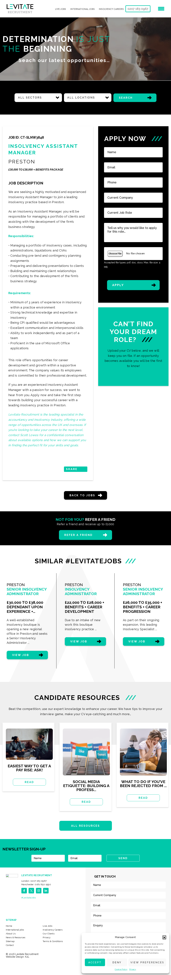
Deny (116, 962)
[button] (164, 937)
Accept (95, 962)
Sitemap (10, 941)
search (126, 97)
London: (34, 881)
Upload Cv (133, 346)
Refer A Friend (78, 535)
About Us (11, 933)
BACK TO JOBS (82, 495)
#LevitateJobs (28, 897)
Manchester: (36, 884)
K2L (27, 956)
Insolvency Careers (111, 9)
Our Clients (48, 933)
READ (29, 782)
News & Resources (15, 937)
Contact (10, 945)
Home (9, 926)
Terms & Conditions (53, 941)
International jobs (82, 9)
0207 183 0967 (138, 9)
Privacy (132, 969)
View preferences (147, 962)
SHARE (71, 469)
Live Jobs (60, 9)
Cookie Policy (121, 969)
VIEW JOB (20, 655)
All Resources (85, 825)
